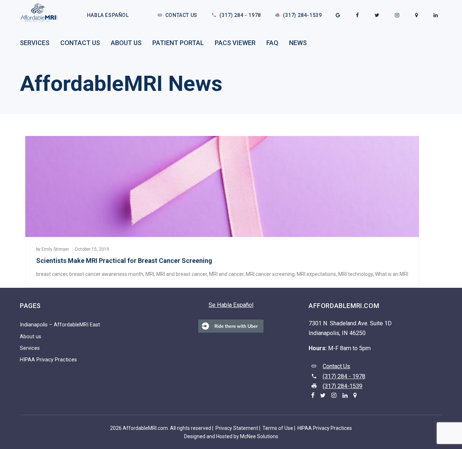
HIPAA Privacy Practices (48, 360)
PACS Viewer (235, 43)
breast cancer (51, 274)
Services (34, 43)
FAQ (272, 43)
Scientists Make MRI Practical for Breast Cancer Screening (124, 260)
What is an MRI (391, 274)
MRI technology (355, 274)
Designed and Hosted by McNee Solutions (231, 436)
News (298, 43)
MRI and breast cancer (181, 274)
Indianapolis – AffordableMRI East (60, 325)
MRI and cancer (226, 274)
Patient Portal (178, 43)
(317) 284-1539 (302, 15)
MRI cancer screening (270, 274)
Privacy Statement (236, 428)
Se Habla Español (231, 304)
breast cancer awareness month (106, 274)
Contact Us (181, 15)
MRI (149, 274)
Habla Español (108, 15)
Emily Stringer (55, 249)
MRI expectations (316, 274)
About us (126, 43)
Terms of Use (277, 428)
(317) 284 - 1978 (240, 15)
